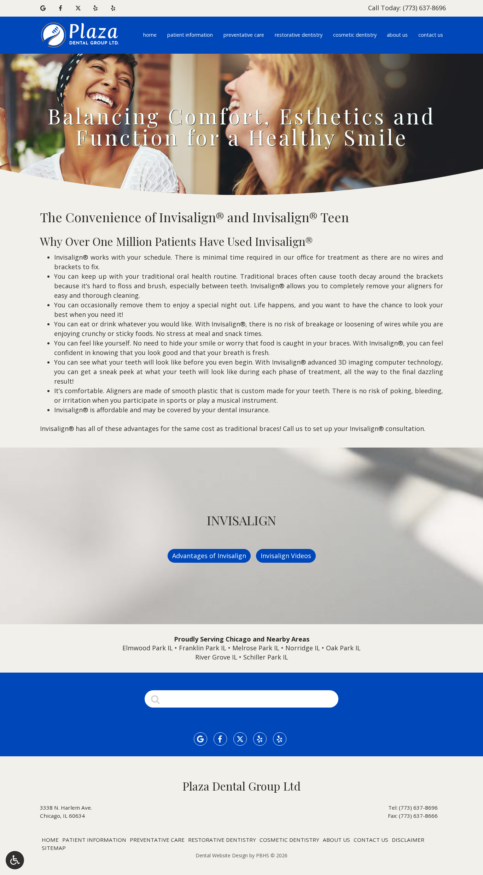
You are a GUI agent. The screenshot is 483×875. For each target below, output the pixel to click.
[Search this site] (155, 698)
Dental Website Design (222, 855)
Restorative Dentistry (298, 35)
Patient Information (190, 35)
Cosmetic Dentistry (355, 35)
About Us (397, 35)
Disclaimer (408, 839)
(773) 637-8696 (418, 807)
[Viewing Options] (14, 860)
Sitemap (54, 847)
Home (150, 35)
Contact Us (430, 35)
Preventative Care (243, 35)
